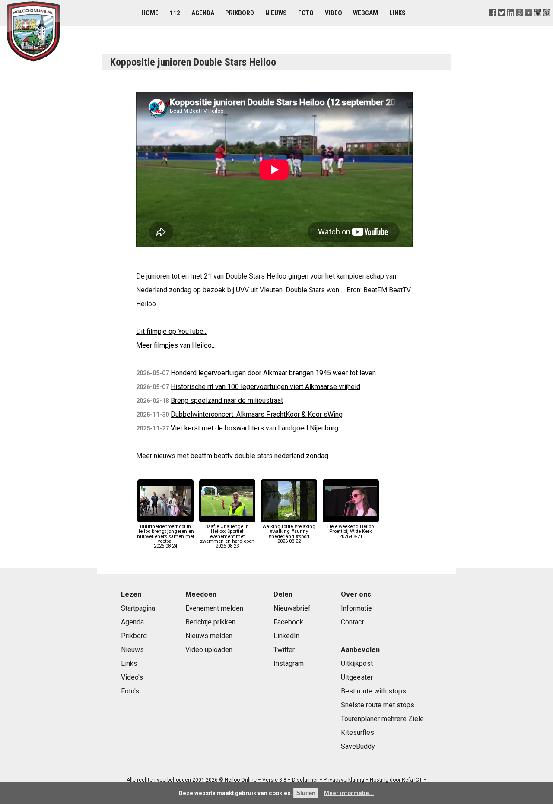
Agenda (202, 13)
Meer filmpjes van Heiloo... (176, 345)
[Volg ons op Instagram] (538, 23)
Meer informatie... (349, 793)
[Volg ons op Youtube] (528, 23)
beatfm (201, 456)
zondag (317, 456)
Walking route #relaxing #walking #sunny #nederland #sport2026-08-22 (288, 534)
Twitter (284, 650)
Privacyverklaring (344, 780)
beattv (223, 456)
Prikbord (239, 13)
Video (333, 13)
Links (397, 13)
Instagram (288, 663)
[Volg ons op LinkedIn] (510, 23)
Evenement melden (214, 608)
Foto (306, 13)
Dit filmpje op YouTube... (171, 331)
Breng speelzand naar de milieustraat (227, 400)
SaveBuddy (358, 746)
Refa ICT (412, 780)
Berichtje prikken (210, 622)
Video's (132, 677)
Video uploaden (208, 650)
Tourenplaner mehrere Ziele (382, 719)
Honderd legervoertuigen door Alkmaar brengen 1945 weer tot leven (273, 373)
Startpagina (138, 608)
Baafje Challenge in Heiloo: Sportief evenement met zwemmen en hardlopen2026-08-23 (227, 536)
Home (150, 13)
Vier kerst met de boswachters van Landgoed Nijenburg (254, 428)
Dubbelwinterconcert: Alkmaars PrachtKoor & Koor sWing (257, 414)
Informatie (356, 608)
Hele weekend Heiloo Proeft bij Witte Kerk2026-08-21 (350, 531)
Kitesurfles (357, 732)
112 (175, 13)
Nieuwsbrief (292, 608)
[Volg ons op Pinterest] (547, 23)
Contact (352, 622)
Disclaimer (305, 780)
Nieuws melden (208, 636)
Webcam (365, 13)
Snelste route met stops (377, 705)
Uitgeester (357, 677)
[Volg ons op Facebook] (492, 23)
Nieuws (276, 13)
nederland (289, 456)
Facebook (288, 622)
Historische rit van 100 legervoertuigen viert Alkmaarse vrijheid (265, 387)
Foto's (130, 691)
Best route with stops (373, 691)
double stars (254, 456)
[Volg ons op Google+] (519, 23)
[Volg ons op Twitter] (501, 23)
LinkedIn (286, 636)
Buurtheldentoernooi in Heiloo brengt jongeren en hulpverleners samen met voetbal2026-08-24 (165, 536)
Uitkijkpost (357, 663)
